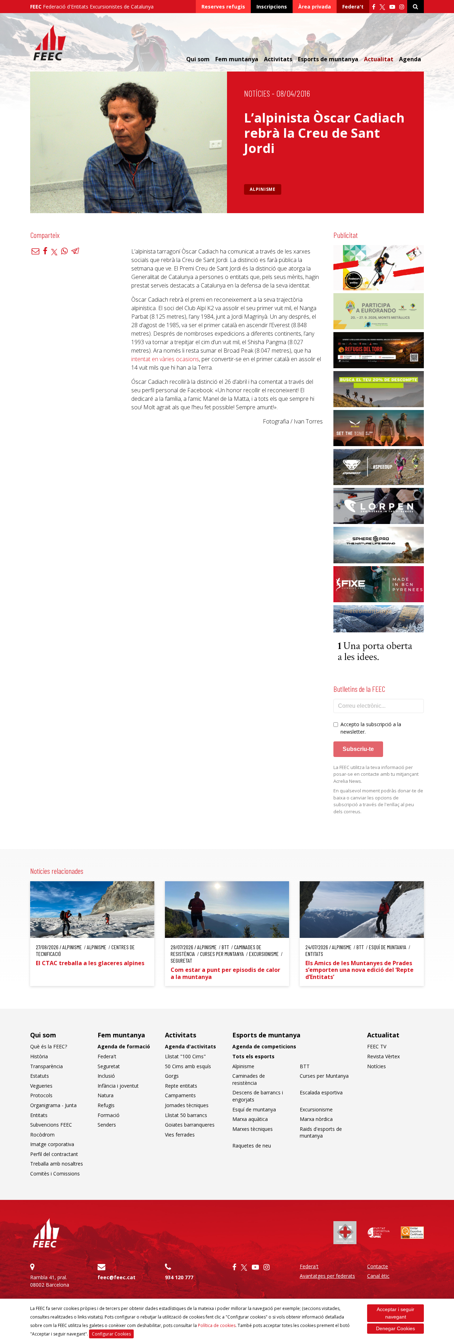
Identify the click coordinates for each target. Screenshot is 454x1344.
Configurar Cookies (111, 1334)
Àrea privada (314, 6)
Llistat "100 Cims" (185, 1056)
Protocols (41, 1095)
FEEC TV (376, 1046)
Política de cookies (217, 1325)
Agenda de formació (124, 1046)
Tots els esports (253, 1056)
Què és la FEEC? (48, 1046)
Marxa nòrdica (316, 1119)
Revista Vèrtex (383, 1056)
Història (39, 1056)
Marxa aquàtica (250, 1119)
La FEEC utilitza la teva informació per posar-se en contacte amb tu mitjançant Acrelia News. (376, 774)
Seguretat (109, 1066)
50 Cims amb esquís (188, 1066)
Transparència (46, 1066)
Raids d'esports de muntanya (321, 1132)
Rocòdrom (42, 1134)
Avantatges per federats (327, 1275)
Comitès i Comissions (55, 1173)
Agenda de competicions (264, 1046)
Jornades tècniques (187, 1105)
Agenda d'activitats (190, 1046)
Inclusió (106, 1075)
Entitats (39, 1115)
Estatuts (39, 1075)
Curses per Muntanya (324, 1075)
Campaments (180, 1095)
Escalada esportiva (321, 1092)
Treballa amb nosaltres (56, 1163)
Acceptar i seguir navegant (395, 1313)
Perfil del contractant (54, 1154)
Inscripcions (271, 6)
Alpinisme (263, 189)
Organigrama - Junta (53, 1105)
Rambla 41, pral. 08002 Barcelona (49, 1281)
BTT (305, 1066)
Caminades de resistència (248, 1079)
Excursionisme (316, 1109)
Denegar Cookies (395, 1328)
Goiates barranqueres (190, 1124)
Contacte (377, 1266)
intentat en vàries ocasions (165, 359)
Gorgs (172, 1075)
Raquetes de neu (251, 1145)
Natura (106, 1095)
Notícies (257, 93)
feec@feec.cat (116, 1277)
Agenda (410, 59)
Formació (109, 1115)
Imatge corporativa (52, 1144)
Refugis (106, 1105)
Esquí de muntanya (254, 1109)
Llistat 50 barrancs (186, 1115)
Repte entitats (181, 1085)
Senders (107, 1124)
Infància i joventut (118, 1085)
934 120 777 (179, 1277)
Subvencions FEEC (51, 1124)
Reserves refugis (223, 6)
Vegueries (41, 1085)
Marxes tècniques (252, 1129)
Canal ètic (378, 1275)
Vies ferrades (180, 1134)
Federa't (353, 6)
